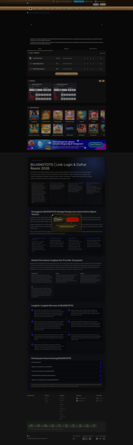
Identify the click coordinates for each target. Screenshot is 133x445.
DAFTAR (73, 219)
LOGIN (59, 219)
